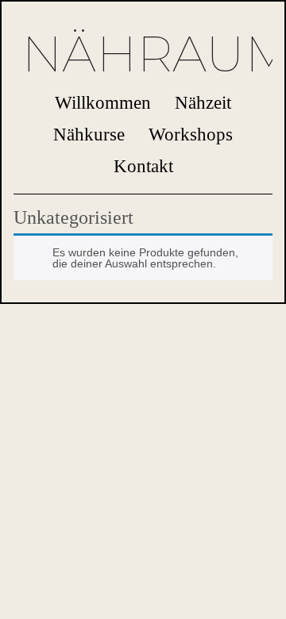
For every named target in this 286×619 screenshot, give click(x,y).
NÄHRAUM (143, 54)
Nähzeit (203, 102)
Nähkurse (89, 134)
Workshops (191, 134)
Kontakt (143, 166)
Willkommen (103, 102)
